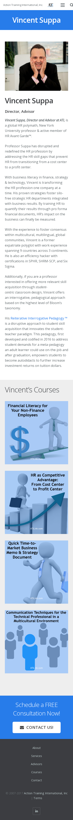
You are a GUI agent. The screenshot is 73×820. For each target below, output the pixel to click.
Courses (36, 772)
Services (36, 756)
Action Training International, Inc (46, 793)
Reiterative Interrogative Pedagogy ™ (39, 318)
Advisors (36, 764)
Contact (36, 780)
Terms (37, 798)
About (36, 748)
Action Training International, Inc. (23, 5)
